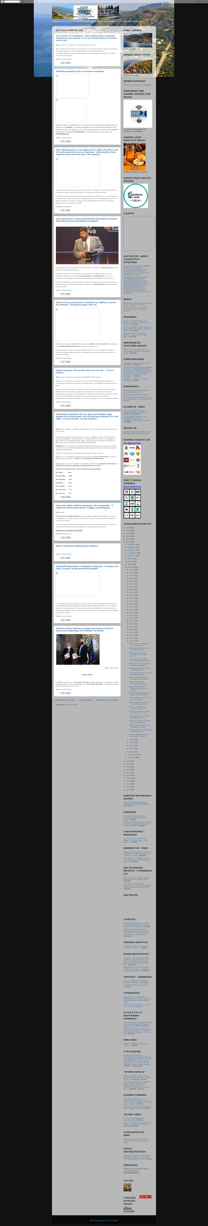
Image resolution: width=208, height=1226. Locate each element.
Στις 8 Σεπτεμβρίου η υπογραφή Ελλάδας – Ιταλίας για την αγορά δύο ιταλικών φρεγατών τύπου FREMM (138, 1024)
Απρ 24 (132, 587)
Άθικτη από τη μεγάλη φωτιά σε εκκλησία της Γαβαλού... (139, 664)
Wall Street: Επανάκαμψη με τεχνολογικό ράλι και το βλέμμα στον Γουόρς (137, 304)
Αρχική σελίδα (85, 700)
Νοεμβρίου (131, 547)
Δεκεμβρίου (132, 544)
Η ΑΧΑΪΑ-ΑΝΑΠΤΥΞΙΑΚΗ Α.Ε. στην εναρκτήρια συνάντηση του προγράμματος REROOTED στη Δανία (137, 418)
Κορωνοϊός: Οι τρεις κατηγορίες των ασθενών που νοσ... (139, 712)
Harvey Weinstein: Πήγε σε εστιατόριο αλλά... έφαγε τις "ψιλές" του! (136, 391)
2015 (128, 775)
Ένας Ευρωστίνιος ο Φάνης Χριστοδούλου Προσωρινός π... (140, 660)
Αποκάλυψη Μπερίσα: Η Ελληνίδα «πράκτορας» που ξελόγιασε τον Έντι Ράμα (136, 1140)
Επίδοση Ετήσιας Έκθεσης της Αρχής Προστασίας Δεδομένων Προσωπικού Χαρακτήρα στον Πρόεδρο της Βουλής (84, 629)
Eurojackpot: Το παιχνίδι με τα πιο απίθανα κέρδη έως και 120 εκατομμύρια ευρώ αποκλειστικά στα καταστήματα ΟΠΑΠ (137, 999)
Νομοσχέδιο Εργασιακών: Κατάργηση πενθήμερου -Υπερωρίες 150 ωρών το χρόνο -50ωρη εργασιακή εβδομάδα (87, 567)
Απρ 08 (132, 632)
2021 (128, 542)
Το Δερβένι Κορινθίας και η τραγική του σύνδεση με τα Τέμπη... (137, 947)
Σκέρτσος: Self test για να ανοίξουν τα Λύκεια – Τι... (138, 707)
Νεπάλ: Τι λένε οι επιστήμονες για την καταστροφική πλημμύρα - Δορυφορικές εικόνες (137, 351)
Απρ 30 (132, 570)
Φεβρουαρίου (132, 755)
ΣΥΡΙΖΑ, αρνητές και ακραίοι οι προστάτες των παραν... (139, 726)
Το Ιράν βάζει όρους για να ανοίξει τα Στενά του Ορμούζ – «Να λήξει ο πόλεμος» (136, 309)
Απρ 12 (132, 621)
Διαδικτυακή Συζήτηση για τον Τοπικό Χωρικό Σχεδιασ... (139, 703)
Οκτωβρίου (132, 550)
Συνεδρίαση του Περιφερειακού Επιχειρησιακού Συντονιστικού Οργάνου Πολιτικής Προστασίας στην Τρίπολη (137, 885)
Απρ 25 (132, 584)
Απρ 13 (132, 618)
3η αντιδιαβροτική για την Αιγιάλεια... (136, 985)
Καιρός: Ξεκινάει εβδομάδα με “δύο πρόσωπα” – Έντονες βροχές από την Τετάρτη (137, 322)
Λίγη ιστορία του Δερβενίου (133, 85)
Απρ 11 (132, 624)
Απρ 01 (132, 748)
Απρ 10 (132, 627)
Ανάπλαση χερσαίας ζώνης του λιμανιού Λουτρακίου (80, 71)
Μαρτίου (131, 752)
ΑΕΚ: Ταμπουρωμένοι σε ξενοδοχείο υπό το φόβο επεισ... (138, 654)
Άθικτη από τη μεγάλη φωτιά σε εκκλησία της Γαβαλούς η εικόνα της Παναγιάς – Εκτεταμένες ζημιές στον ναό (86, 303)
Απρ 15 (132, 612)
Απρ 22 (132, 592)
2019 (128, 764)
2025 (128, 530)
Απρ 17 (132, 607)
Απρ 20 (132, 598)
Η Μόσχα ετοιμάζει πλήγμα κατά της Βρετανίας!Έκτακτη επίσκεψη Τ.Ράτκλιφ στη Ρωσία (137, 1077)
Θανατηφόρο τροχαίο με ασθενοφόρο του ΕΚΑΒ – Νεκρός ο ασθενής (138, 1107)
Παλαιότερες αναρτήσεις (107, 700)
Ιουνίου (130, 561)
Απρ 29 (132, 572)
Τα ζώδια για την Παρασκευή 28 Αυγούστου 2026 (134, 1119)
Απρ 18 (132, 604)
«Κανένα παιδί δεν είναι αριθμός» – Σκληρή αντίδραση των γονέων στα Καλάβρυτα (135, 412)
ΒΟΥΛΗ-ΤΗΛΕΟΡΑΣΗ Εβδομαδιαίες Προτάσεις (77, 546)
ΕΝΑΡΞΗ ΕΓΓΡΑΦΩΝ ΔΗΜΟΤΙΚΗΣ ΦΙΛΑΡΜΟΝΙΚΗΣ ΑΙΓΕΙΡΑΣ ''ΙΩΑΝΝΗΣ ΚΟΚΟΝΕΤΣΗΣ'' (137, 804)
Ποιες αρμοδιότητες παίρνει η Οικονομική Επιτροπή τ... (139, 735)
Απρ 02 (132, 745)
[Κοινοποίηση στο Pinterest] (69, 63)
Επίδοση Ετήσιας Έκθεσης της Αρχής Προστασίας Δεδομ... (139, 694)
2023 (128, 536)
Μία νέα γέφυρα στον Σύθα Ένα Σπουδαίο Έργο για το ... (139, 716)
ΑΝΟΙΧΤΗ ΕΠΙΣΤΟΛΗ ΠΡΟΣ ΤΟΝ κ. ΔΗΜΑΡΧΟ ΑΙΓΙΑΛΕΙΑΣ (136, 981)
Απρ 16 (132, 609)
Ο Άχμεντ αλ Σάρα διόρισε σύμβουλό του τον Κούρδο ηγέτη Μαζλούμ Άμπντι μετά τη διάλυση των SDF (137, 853)
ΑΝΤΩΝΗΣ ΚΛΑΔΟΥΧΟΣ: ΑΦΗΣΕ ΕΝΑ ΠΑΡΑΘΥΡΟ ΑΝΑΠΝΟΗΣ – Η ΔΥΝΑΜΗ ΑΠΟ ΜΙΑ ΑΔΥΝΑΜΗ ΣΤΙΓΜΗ (137, 1157)
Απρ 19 (132, 601)
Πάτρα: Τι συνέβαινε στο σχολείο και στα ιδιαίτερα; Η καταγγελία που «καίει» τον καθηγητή (137, 1124)
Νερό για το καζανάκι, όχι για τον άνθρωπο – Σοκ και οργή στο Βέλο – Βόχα (136, 334)
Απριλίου (131, 567)
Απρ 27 (132, 578)
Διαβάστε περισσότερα (63, 59)
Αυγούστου (132, 556)
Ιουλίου (130, 559)
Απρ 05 (132, 641)
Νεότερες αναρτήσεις (65, 700)
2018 (128, 767)
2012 (128, 784)
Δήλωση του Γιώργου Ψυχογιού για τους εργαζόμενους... (139, 721)
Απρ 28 (132, 575)
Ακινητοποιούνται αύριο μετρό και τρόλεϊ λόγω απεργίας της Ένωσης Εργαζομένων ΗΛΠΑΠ (138, 399)
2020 (128, 761)
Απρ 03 (132, 742)
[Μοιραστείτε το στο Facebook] (67, 63)
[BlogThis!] (63, 63)
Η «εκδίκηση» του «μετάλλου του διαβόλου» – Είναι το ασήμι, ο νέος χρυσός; (135, 840)
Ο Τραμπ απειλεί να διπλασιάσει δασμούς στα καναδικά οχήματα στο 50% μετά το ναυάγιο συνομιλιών (138, 823)
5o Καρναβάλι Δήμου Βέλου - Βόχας (136, 394)
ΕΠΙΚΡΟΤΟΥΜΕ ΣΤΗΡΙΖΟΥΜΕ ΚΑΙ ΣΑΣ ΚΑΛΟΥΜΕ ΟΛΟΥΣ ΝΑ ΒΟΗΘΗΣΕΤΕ (137, 432)
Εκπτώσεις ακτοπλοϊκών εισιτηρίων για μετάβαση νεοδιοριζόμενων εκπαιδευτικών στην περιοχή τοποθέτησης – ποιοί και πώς (138, 1031)
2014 (128, 778)
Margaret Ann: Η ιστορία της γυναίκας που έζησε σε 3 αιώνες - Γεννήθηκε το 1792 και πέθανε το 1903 (136, 969)
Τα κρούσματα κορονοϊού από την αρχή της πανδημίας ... (140, 673)
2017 (128, 769)
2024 (128, 533)
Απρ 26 (132, 581)
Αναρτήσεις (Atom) (71, 704)
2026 (128, 528)
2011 (128, 787)
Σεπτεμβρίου (132, 553)
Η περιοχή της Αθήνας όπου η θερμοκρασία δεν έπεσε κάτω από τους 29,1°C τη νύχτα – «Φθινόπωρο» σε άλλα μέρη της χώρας (138, 1101)
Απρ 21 (132, 595)
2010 (128, 789)
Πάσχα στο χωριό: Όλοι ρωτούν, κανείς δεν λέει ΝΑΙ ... (140, 669)
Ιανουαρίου (132, 757)
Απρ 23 (132, 589)
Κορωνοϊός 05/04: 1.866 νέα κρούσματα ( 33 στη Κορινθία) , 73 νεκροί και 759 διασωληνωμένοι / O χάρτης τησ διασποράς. (84, 506)
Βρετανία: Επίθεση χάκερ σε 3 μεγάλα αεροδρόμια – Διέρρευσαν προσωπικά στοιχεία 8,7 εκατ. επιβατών (136, 924)
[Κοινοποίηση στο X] (65, 63)
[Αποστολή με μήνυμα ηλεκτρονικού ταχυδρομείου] (61, 63)
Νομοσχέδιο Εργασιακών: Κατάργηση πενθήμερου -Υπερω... (138, 688)
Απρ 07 (132, 635)
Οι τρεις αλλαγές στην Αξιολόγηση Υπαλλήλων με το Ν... (140, 730)
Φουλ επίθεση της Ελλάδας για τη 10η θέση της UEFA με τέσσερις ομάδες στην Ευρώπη (137, 859)
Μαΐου (130, 564)
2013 (128, 781)
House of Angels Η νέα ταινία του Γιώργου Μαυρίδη (140, 698)
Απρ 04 (132, 740)
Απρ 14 (132, 615)
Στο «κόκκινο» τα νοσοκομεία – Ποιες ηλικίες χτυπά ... (139, 644)
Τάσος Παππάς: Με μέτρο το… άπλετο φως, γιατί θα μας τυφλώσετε (137, 1005)
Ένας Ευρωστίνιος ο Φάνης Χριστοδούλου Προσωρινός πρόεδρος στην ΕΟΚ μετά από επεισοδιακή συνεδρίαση (86, 220)
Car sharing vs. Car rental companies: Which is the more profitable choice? (137, 878)
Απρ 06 (132, 638)
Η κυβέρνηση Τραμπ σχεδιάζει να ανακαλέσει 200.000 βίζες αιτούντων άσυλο (136, 817)
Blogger (115, 1220)
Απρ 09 (132, 629)
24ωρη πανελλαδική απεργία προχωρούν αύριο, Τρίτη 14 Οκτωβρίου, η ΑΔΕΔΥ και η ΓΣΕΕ (138, 328)
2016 (128, 772)
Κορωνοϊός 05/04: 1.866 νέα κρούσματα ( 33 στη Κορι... (139, 678)
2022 (128, 539)
